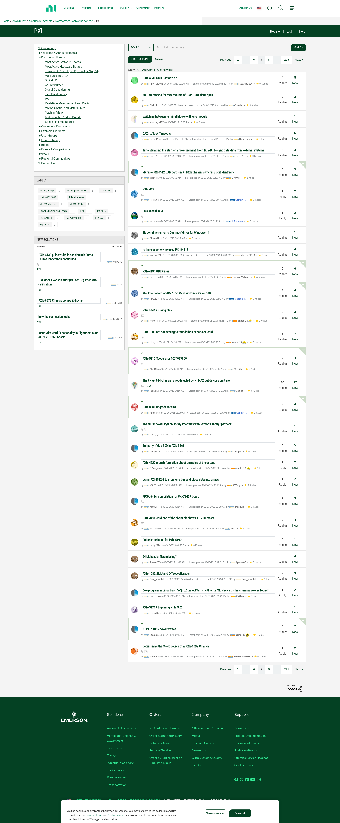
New (295, 83)
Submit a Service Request (251, 758)
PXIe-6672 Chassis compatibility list (60, 300)
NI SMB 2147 (76, 204)
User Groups (49, 135)
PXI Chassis (45, 217)
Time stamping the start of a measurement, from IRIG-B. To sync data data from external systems (203, 150)
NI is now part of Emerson (208, 728)
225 (286, 59)
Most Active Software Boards (63, 61)
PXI (47, 98)
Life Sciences (115, 770)
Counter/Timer (54, 84)
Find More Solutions (79, 239)
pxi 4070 (101, 211)
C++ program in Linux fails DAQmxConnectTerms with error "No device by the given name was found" (206, 590)
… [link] (246, 59)
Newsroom (199, 750)
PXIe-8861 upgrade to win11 (160, 407)
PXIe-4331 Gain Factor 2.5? (160, 78)
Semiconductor (117, 777)
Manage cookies (215, 813)
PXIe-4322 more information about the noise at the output (179, 462)
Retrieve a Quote (160, 743)
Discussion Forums (40, 21)
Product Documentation (250, 735)
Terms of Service (160, 750)
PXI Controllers (73, 217)
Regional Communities (55, 158)
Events (196, 765)
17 (295, 382)
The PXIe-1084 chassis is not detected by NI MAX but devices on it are (186, 380)
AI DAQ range (46, 190)
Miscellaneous (76, 197)
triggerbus (44, 224)
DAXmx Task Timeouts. (157, 133)
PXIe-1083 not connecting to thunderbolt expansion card (178, 332)
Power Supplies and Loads (53, 211)
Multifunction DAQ (56, 75)
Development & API (77, 190)
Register (275, 31)
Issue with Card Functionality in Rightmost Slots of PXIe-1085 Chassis (68, 335)
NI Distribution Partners (164, 728)
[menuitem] (70, 9)
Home (6, 21)
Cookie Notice (116, 815)
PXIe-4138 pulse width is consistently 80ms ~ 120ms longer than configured (66, 257)
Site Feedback (243, 765)
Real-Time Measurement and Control (68, 103)
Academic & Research (121, 728)
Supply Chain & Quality (207, 758)
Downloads (241, 728)
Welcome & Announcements (59, 52)
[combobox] (221, 47)
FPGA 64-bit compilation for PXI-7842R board (171, 496)
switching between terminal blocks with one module (175, 116)
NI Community (47, 48)
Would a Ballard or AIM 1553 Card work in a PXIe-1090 (177, 293)
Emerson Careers (203, 743)
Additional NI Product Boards (63, 117)
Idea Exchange (50, 140)
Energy (111, 755)
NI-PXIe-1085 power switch (159, 629)
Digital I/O (51, 80)
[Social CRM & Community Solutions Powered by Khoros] (294, 687)
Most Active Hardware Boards (74, 21)
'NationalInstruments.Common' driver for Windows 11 (176, 232)
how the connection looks (54, 317)
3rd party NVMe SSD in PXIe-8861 (163, 445)
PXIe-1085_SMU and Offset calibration (167, 573)
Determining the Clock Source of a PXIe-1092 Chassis (176, 646)
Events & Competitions (55, 149)
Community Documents (56, 126)
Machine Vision (54, 112)
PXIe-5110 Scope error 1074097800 (165, 358)
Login (289, 31)
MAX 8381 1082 (47, 197)
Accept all (240, 813)
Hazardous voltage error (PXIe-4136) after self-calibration (67, 282)
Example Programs (53, 130)
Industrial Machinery (120, 762)
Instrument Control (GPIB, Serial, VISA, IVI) (72, 71)
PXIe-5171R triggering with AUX (162, 607)
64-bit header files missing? (160, 556)
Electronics (114, 748)
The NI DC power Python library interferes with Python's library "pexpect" (187, 424)
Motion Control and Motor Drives (65, 107)
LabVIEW (105, 190)
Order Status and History (165, 735)
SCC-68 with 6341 (154, 211)
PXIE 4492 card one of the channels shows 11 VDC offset (178, 518)
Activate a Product (246, 750)
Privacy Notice (94, 815)
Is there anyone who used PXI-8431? (165, 249)
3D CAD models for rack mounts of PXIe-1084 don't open (178, 95)
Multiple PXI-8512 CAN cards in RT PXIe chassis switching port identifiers (188, 172)
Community (19, 21)
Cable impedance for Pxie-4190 (162, 540)
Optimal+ (43, 153)
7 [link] (261, 59)
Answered (148, 69)
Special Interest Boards (59, 121)
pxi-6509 (99, 217)
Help (302, 31)
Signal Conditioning (57, 89)
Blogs (45, 144)
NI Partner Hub (47, 163)
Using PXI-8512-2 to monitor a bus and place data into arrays (181, 479)
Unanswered (165, 69)
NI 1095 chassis (47, 204)
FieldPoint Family (56, 94)
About (196, 735)
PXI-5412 (148, 189)
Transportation (116, 785)
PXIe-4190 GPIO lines (156, 271)
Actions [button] (159, 59)
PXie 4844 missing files (157, 310)
